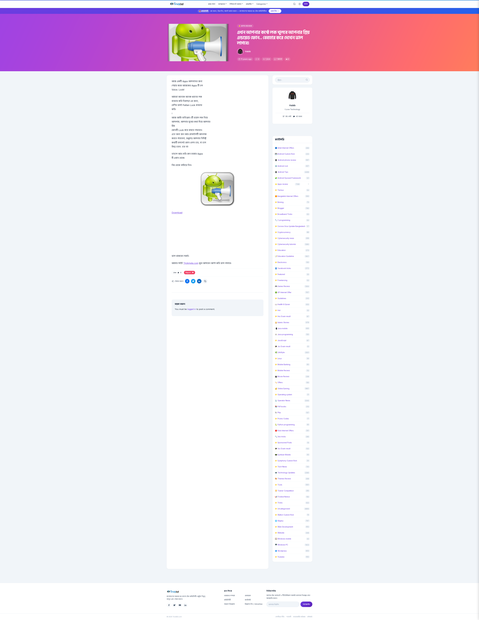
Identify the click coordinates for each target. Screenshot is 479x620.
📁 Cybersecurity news (284, 238)
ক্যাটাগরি (248, 600)
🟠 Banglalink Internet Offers (286, 196)
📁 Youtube (279, 557)
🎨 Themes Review (283, 479)
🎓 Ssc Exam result (282, 448)
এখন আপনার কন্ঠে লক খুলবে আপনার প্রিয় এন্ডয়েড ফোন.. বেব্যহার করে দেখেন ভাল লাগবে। (273, 37)
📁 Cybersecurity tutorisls (285, 244)
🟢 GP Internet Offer (283, 292)
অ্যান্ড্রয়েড (221, 4)
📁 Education (280, 250)
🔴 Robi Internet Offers (284, 431)
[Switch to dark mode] (299, 4)
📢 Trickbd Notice (282, 497)
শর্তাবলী (288, 617)
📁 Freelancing (281, 280)
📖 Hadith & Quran (282, 304)
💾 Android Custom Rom (285, 154)
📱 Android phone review (285, 160)
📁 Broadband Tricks (283, 214)
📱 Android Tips (281, 172)
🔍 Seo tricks (280, 436)
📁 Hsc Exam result (283, 316)
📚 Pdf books (280, 406)
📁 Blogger (279, 208)
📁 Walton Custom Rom (284, 515)
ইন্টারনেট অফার (235, 4)
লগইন (306, 4)
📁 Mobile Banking (282, 364)
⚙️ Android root (281, 166)
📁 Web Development (284, 527)
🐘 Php (278, 412)
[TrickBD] (193, 591)
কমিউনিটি (227, 600)
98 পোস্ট (288, 116)
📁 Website (279, 533)
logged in (191, 309)
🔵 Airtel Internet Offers (284, 148)
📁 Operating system (283, 394)
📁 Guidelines (280, 298)
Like (177, 272)
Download (177, 212)
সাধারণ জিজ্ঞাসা (229, 604)
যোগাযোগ (248, 595)
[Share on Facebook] (187, 281)
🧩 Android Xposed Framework (288, 178)
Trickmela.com (190, 263)
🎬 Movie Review (282, 376)
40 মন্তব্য (298, 116)
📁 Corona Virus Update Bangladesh (290, 226)
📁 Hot (277, 310)
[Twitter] (174, 605)
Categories (261, 4)
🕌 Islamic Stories (282, 322)
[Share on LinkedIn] (199, 281)
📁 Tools (278, 485)
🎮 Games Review (282, 286)
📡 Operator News (282, 400)
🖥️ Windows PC (281, 545)
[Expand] (308, 184)
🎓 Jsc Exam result (282, 346)
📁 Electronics (281, 262)
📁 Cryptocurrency (283, 232)
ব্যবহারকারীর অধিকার (299, 617)
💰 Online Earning (282, 388)
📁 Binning (279, 202)
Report (188, 272)
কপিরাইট (309, 617)
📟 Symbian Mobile (283, 455)
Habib (248, 51)
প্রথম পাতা (211, 4)
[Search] (294, 4)
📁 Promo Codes (282, 419)
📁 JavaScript (280, 340)
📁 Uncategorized (282, 509)
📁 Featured (280, 274)
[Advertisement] (217, 238)
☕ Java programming (284, 334)
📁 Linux (278, 358)
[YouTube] (180, 605)
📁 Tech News (281, 467)
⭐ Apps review (245, 26)
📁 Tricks (279, 503)
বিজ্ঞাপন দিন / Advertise (253, 604)
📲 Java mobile (281, 328)
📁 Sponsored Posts (283, 442)
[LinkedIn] (185, 605)
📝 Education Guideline (284, 256)
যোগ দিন (274, 11)
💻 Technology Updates (285, 473)
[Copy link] (205, 281)
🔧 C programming (282, 220)
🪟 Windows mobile (283, 539)
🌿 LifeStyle (280, 352)
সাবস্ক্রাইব (306, 604)
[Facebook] (169, 605)
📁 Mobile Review (282, 370)
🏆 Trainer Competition (284, 491)
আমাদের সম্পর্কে (229, 595)
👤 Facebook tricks (283, 268)
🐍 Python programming (285, 425)
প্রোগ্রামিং (249, 4)
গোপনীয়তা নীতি (279, 617)
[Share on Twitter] (193, 281)
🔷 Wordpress (281, 551)
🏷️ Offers (279, 382)
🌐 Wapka (279, 521)
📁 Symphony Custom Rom (286, 461)
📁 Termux (279, 190)
